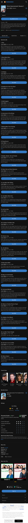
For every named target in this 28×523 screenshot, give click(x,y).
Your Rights (22, 509)
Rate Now (17, 410)
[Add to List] (26, 8)
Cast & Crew (14, 35)
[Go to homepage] (9, 2)
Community (11, 410)
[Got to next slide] (27, 379)
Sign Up (14, 491)
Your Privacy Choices (9, 520)
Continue (18, 520)
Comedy (6, 447)
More (2, 79)
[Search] (26, 2)
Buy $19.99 (16, 18)
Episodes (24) (4, 35)
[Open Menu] (2, 2)
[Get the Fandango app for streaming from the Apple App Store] (9, 487)
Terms (5, 506)
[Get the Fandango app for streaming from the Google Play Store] (18, 487)
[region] (14, 513)
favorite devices (15, 30)
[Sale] (20, 472)
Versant (12, 505)
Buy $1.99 (14, 53)
